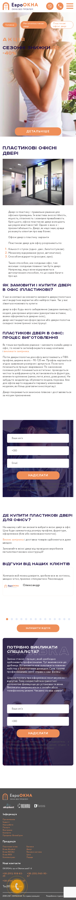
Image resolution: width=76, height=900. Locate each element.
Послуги (6, 827)
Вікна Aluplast (9, 849)
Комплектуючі (9, 857)
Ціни (29, 854)
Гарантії (6, 822)
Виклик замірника (13, 539)
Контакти (7, 833)
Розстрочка (7, 830)
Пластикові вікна (10, 846)
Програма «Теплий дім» (13, 835)
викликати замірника (16, 351)
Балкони (30, 846)
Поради (30, 857)
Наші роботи (8, 825)
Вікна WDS (7, 854)
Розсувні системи (34, 852)
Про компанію (9, 819)
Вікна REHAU (8, 852)
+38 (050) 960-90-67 (37, 875)
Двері (29, 849)
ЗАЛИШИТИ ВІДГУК (38, 628)
